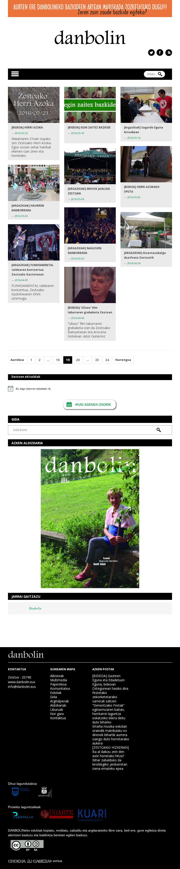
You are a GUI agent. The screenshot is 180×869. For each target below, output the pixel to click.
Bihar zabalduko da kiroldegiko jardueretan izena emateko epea (109, 764)
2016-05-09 (133, 197)
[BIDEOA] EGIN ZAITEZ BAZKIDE (89, 127)
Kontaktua (58, 718)
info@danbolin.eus (22, 686)
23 (97, 360)
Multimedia (58, 680)
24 (107, 360)
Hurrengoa (123, 360)
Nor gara (57, 713)
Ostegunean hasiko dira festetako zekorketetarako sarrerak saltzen (110, 694)
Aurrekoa (17, 360)
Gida (53, 697)
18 (58, 360)
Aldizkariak (58, 705)
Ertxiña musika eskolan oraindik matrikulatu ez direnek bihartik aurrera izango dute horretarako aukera (110, 734)
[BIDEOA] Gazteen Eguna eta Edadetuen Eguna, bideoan (108, 680)
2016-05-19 (77, 133)
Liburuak (56, 709)
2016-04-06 (77, 318)
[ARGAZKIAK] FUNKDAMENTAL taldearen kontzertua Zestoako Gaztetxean (32, 269)
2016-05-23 (21, 133)
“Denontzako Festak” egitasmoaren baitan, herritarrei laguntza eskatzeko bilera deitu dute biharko (108, 713)
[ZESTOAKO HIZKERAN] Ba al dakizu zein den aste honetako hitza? (110, 751)
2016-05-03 (21, 216)
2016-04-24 (133, 263)
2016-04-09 (21, 280)
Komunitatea (60, 688)
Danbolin (35, 608)
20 (78, 360)
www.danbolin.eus (21, 682)
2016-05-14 (133, 137)
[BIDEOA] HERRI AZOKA (27, 127)
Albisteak (57, 676)
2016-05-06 (77, 199)
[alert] (90, 388)
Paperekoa (58, 684)
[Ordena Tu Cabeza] (29, 861)
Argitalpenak (59, 701)
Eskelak (55, 692)
